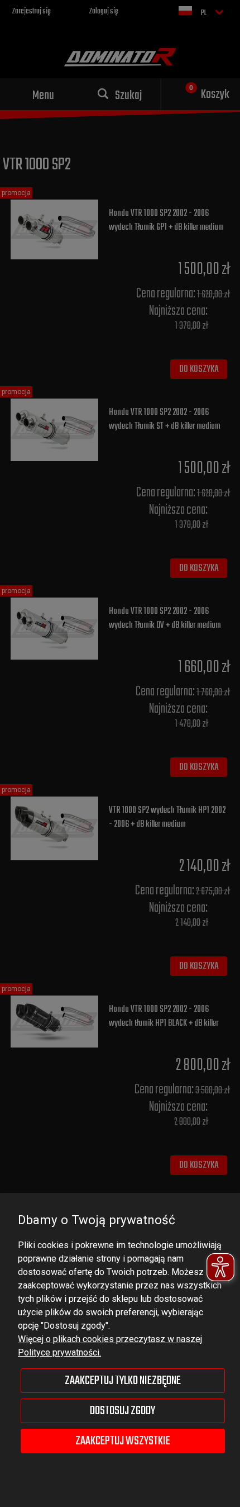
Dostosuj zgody (122, 1410)
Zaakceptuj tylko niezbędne (123, 1380)
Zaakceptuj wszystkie (122, 1441)
